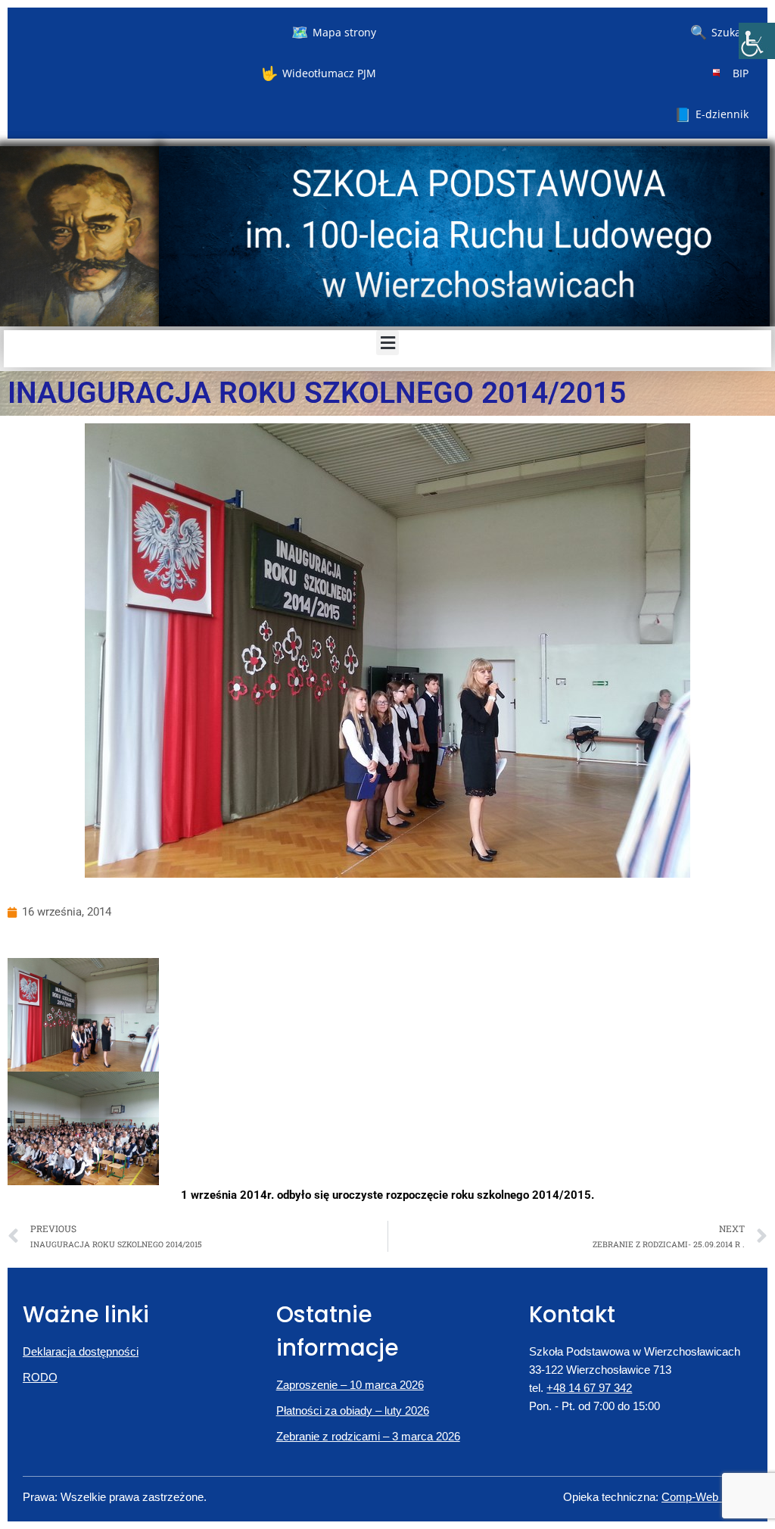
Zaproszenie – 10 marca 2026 (350, 1384)
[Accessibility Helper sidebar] (757, 41)
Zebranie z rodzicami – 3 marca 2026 (368, 1436)
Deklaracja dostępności (81, 1351)
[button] (387, 342)
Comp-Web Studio (706, 1496)
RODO (40, 1377)
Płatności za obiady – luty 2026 (352, 1410)
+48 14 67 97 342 (589, 1387)
